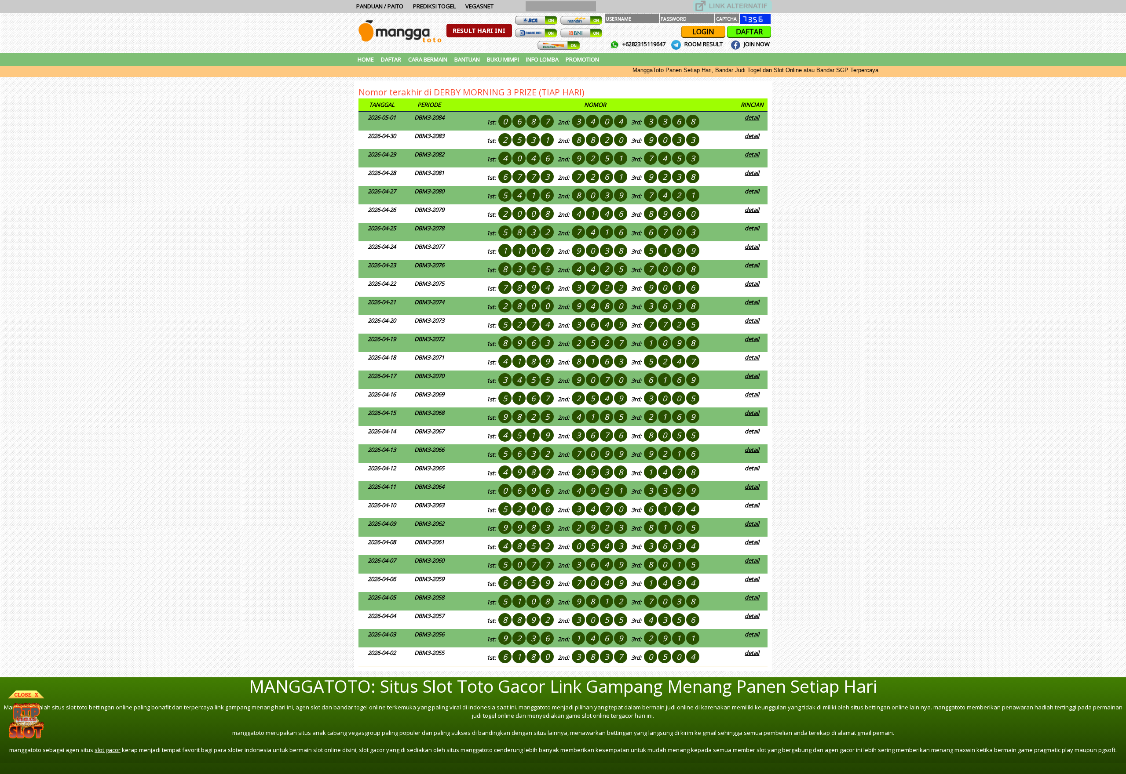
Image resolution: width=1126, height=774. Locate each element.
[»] (732, 6)
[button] (479, 30)
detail (752, 117)
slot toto (77, 707)
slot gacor (108, 750)
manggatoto (535, 707)
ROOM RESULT (703, 44)
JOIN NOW (756, 44)
